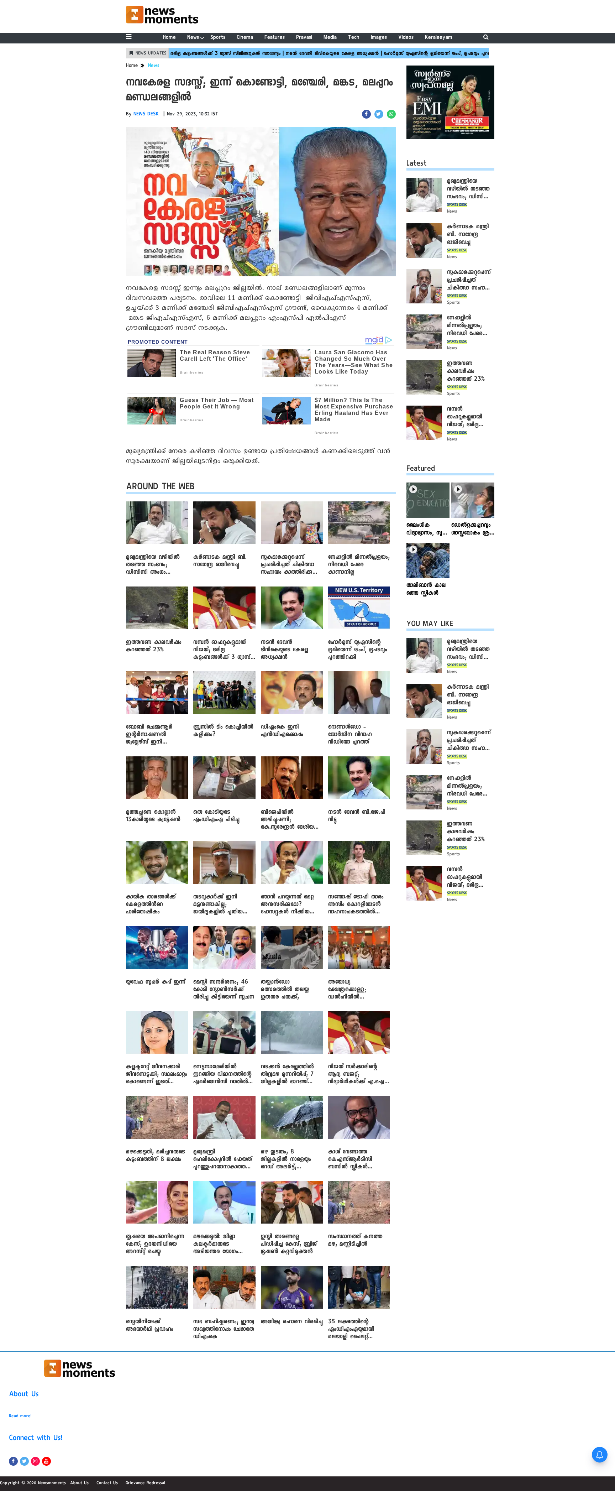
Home (169, 38)
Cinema (245, 38)
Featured (420, 469)
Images (379, 38)
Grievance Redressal (145, 1483)
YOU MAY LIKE (429, 625)
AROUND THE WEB (160, 488)
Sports (217, 38)
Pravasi (304, 38)
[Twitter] (24, 1461)
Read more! (20, 1416)
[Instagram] (35, 1461)
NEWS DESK (146, 115)
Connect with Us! (35, 1439)
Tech (353, 38)
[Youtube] (46, 1461)
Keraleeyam (438, 38)
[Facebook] (13, 1461)
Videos (406, 38)
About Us (24, 1395)
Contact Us (107, 1483)
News (193, 38)
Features (274, 38)
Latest (416, 164)
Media (330, 38)
